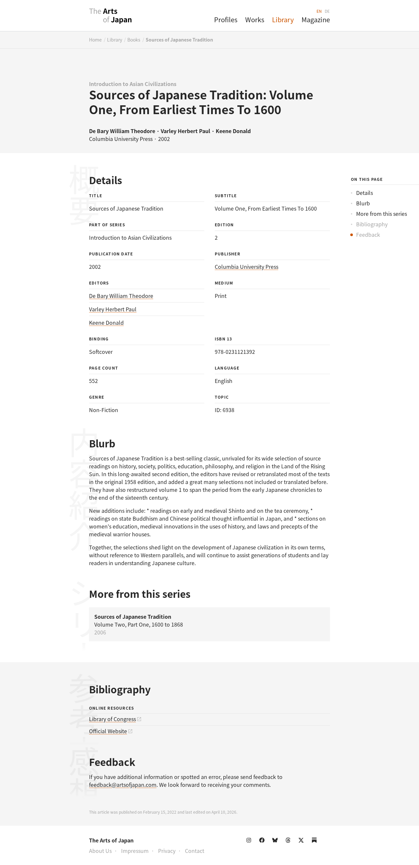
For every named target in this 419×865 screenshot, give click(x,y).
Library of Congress (112, 719)
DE (327, 11)
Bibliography (372, 224)
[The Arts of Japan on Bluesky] (276, 841)
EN (319, 11)
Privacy (166, 851)
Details (364, 193)
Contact (194, 851)
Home (95, 39)
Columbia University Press (246, 266)
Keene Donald (106, 322)
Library (283, 19)
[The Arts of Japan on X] (302, 841)
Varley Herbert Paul (113, 309)
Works (254, 19)
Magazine (315, 19)
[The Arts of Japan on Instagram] (250, 841)
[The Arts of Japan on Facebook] (263, 841)
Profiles (225, 19)
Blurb (363, 203)
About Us (100, 851)
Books (133, 39)
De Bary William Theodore (121, 296)
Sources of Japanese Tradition (179, 39)
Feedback (368, 234)
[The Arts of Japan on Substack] (315, 841)
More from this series (381, 213)
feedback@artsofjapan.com (122, 784)
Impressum (135, 851)
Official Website (108, 731)
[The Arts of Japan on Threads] (289, 841)
